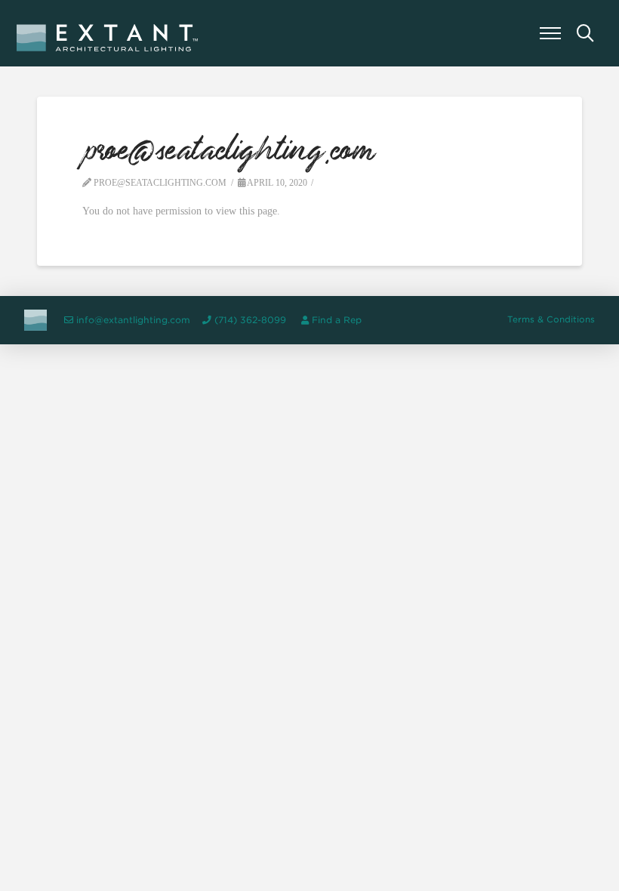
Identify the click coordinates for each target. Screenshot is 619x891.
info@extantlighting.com (133, 320)
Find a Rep (337, 320)
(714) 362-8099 (250, 320)
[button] (550, 33)
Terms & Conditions (551, 319)
